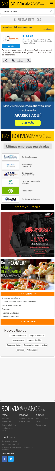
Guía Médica (6, 422)
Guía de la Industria (9, 425)
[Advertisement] (27, 379)
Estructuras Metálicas (11, 305)
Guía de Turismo (42, 419)
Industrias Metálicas (10, 316)
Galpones (6, 309)
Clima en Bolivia (25, 422)
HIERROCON (28, 36)
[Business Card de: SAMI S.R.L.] (21, 177)
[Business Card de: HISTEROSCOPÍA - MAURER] (21, 168)
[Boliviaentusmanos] (4, 3)
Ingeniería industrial (10, 313)
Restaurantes (41, 425)
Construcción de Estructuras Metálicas (19, 302)
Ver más (11, 46)
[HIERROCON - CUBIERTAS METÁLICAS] (11, 39)
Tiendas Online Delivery (7, 429)
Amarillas (5, 419)
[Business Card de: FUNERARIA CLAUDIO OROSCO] (21, 160)
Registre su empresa (9, 441)
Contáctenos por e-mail (10, 444)
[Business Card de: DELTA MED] (21, 202)
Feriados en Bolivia (26, 419)
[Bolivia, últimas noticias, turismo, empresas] (23, 411)
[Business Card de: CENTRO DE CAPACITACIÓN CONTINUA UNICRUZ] (21, 185)
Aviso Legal (5, 449)
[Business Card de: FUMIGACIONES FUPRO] (21, 194)
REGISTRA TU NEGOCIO (27, 207)
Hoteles (39, 422)
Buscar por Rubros (27, 321)
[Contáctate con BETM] (27, 98)
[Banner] (27, 234)
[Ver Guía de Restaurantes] (27, 274)
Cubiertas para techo (11, 298)
